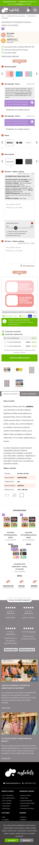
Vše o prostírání (7, 800)
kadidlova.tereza (28, 613)
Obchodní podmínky (26, 800)
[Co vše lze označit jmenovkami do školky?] (20, 724)
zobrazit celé (6, 708)
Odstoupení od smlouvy (27, 808)
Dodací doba (24, 798)
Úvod (3, 16)
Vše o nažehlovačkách (8, 798)
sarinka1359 (32, 631)
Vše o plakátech (6, 803)
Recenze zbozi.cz (11, 650)
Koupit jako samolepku (13, 331)
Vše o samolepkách (7, 795)
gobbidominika (10, 613)
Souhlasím (12, 840)
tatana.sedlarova (10, 634)
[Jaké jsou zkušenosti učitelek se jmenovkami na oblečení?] (20, 670)
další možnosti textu (28, 265)
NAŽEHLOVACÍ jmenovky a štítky (16, 16)
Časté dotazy (6, 808)
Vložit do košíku (20, 358)
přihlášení (23, 819)
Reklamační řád (24, 806)
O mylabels (5, 819)
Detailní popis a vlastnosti (10, 56)
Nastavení (26, 840)
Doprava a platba (25, 795)
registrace (23, 817)
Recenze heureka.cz (27, 650)
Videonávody (6, 806)
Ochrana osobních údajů (27, 803)
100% (15, 228)
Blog (3, 817)
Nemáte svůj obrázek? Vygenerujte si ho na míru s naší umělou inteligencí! (17, 103)
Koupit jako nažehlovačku (14, 334)
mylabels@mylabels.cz (13, 783)
